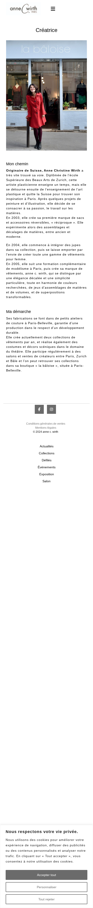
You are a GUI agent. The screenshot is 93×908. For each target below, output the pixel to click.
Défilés (46, 460)
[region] (46, 866)
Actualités (46, 446)
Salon (46, 481)
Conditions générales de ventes (45, 423)
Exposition (46, 474)
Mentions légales (45, 427)
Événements (47, 467)
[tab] (50, 9)
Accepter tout (46, 875)
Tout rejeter (46, 899)
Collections (46, 453)
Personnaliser (46, 887)
